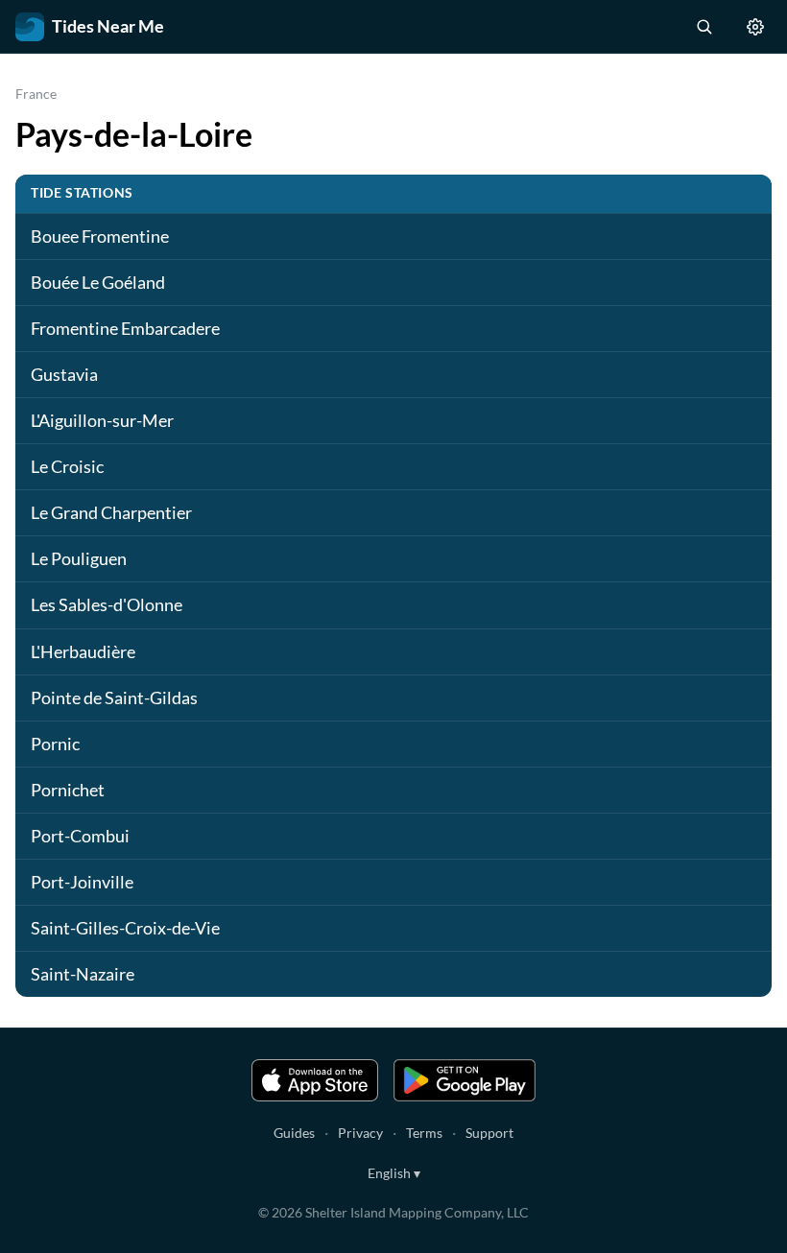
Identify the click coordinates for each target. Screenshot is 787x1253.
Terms (424, 1132)
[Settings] (755, 27)
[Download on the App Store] (314, 1080)
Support (489, 1132)
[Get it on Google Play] (465, 1080)
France (36, 93)
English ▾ (394, 1173)
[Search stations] (703, 27)
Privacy (360, 1132)
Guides (294, 1132)
